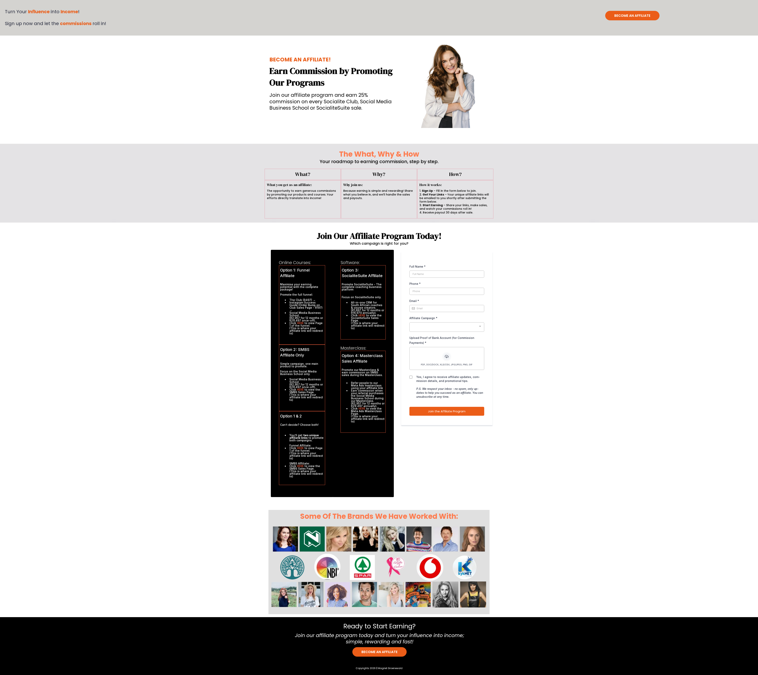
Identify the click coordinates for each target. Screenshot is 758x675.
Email (414, 301)
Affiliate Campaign (423, 318)
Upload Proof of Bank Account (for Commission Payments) (441, 340)
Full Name (417, 266)
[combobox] (446, 327)
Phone (415, 283)
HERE (301, 323)
